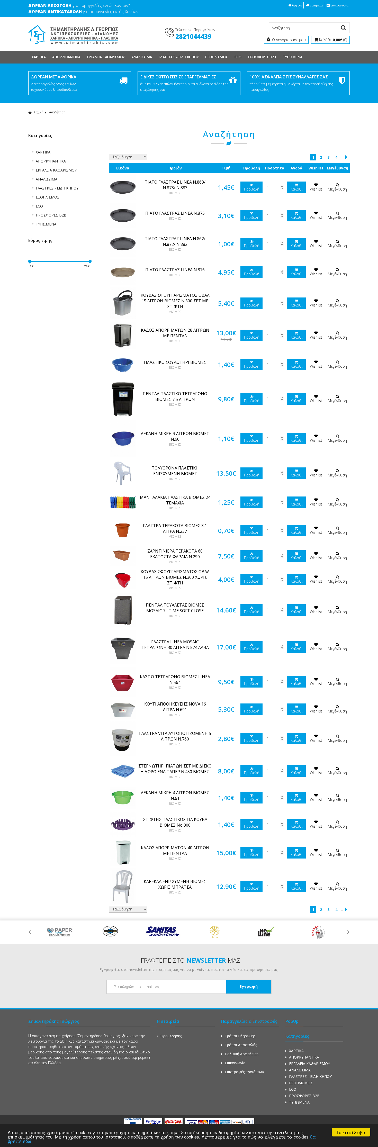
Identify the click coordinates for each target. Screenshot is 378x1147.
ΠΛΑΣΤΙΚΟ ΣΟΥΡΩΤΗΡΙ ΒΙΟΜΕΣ (175, 362)
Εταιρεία (316, 5)
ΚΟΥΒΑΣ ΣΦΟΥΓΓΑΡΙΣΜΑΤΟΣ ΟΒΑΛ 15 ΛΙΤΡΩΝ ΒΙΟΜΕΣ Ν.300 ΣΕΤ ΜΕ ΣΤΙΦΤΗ (175, 300)
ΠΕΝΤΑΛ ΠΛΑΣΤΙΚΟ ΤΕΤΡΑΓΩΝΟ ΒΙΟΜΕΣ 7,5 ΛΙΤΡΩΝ (175, 396)
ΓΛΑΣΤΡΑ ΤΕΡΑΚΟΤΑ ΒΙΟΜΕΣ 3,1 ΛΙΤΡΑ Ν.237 (175, 528)
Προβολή (251, 189)
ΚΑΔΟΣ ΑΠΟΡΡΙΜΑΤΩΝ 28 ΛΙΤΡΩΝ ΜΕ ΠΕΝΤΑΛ (175, 333)
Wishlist (316, 189)
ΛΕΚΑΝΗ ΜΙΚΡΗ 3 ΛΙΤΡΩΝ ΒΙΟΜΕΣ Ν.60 (175, 436)
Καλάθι (296, 189)
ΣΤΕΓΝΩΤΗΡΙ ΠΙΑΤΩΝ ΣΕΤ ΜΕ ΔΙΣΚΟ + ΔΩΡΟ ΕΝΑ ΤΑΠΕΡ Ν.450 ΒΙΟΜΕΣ (175, 768)
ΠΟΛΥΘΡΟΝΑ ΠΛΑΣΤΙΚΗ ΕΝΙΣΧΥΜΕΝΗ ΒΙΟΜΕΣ (175, 470)
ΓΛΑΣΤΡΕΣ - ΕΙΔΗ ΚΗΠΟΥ (179, 57)
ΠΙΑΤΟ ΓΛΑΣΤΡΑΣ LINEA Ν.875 (175, 213)
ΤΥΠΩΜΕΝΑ (292, 57)
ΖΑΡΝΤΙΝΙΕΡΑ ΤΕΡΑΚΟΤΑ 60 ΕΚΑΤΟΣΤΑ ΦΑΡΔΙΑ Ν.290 (175, 553)
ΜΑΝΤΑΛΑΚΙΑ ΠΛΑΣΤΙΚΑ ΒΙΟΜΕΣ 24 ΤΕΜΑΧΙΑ (175, 500)
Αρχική (297, 5)
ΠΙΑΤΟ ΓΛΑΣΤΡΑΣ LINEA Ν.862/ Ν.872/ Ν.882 (175, 241)
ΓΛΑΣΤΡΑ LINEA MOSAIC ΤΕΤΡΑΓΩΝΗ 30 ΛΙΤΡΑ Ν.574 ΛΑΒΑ (175, 644)
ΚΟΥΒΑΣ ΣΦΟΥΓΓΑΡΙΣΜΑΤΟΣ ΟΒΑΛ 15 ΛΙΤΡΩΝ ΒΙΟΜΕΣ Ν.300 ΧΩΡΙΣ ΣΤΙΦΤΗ (175, 577)
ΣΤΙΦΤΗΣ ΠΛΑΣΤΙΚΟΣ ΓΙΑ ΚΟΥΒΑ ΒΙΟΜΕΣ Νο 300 (175, 822)
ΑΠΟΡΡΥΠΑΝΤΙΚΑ (66, 57)
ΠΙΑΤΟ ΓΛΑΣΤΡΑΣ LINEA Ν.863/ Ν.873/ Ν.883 (175, 185)
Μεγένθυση (337, 189)
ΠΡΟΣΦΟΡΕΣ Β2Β (262, 57)
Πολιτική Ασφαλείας (241, 1053)
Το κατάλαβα (351, 1132)
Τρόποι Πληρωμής (240, 1035)
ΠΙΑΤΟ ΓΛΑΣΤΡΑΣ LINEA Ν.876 (175, 270)
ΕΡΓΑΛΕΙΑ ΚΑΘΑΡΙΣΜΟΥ (106, 57)
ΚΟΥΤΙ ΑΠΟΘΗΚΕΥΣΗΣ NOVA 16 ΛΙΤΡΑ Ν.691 (175, 706)
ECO (238, 57)
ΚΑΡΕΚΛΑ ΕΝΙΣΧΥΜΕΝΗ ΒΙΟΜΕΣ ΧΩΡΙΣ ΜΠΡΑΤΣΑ (175, 884)
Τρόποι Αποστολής (241, 1044)
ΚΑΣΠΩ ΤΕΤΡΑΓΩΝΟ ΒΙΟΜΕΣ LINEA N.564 (175, 679)
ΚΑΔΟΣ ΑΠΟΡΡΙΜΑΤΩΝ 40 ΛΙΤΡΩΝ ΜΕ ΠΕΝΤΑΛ (175, 850)
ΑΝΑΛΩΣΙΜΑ (141, 57)
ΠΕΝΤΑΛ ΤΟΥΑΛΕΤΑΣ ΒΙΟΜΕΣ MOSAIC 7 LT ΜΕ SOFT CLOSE (175, 607)
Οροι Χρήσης (171, 1035)
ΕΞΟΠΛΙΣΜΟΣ (216, 57)
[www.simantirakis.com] (73, 46)
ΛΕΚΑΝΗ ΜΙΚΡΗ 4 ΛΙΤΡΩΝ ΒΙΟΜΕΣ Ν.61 (175, 795)
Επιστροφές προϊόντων (244, 1071)
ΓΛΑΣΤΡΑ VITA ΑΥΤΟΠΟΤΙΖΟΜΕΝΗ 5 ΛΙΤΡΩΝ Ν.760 (175, 736)
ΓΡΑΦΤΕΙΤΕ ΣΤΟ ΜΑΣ (190, 960)
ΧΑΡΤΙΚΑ (39, 57)
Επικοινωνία (339, 5)
